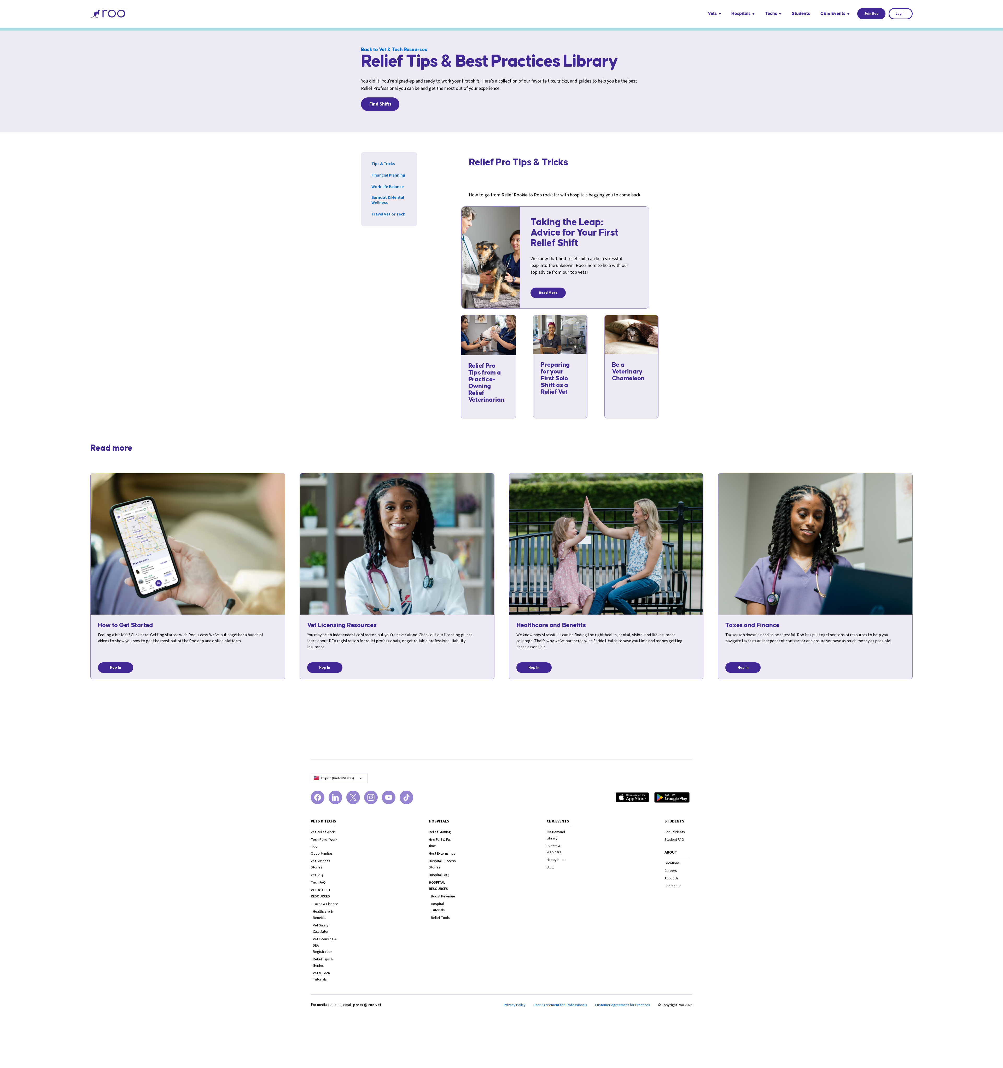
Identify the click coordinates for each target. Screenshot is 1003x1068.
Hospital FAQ (439, 875)
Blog (550, 867)
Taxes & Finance (325, 904)
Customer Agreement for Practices (622, 1005)
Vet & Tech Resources (320, 893)
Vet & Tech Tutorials (321, 976)
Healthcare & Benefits (323, 914)
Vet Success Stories (320, 864)
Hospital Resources (438, 885)
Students (801, 13)
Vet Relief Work (323, 832)
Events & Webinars (554, 849)
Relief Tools (440, 917)
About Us (671, 878)
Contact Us (672, 886)
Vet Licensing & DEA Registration (325, 945)
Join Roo (871, 13)
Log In (901, 13)
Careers (670, 870)
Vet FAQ (317, 875)
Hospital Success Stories (442, 864)
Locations (672, 863)
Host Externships (442, 853)
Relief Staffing (440, 832)
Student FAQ (674, 839)
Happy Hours (557, 859)
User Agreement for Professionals (560, 1005)
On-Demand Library (556, 835)
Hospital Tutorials (438, 907)
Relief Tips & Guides (323, 962)
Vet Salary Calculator (321, 928)
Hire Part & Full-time (440, 843)
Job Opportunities (322, 850)
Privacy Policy (515, 1005)
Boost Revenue (443, 896)
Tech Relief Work (324, 839)
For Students (674, 832)
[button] (714, 14)
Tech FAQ (318, 882)
